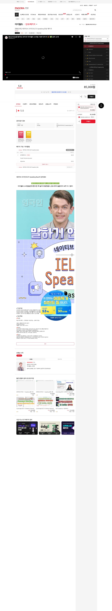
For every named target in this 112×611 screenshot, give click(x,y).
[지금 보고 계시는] (56, 290)
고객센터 (90, 5)
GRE (39, 19)
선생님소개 (69, 14)
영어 (73, 19)
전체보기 (17, 14)
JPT (67, 19)
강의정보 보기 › (70, 150)
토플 (34, 19)
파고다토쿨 (52, 1)
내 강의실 (93, 14)
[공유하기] (81, 96)
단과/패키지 (30, 24)
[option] (96, 38)
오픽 (28, 19)
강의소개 (41, 104)
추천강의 (56, 104)
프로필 (31, 359)
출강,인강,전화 (74, 1)
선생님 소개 (48, 104)
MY (95, 5)
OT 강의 (28, 155)
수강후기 (77, 14)
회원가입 (85, 5)
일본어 (84, 19)
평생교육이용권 (42, 14)
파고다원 (41, 1)
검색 (95, 10)
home (80, 24)
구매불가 (91, 96)
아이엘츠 (45, 19)
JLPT (62, 19)
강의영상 (18, 104)
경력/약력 (60, 359)
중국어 (78, 19)
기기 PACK (33, 14)
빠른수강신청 (25, 14)
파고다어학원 (20, 1)
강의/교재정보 (32, 104)
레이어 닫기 (66, 293)
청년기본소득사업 (52, 14)
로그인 (81, 5)
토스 (23, 19)
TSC (57, 19)
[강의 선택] (79, 107)
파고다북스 (63, 1)
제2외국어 (92, 19)
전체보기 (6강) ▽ (45, 164)
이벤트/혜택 (85, 14)
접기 (45, 343)
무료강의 (60, 14)
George (19, 355)
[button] (74, 428)
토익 (18, 19)
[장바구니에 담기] (85, 96)
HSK (52, 19)
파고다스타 (31, 1)
